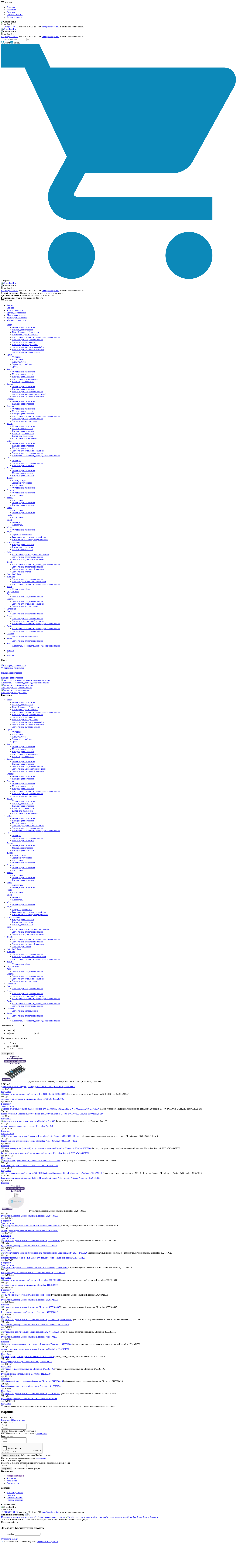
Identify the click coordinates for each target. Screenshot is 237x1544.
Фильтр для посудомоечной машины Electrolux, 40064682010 (29, 1230)
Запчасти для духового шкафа (26, 352)
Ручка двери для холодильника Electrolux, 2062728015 (26, 1361)
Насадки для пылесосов (23, 376)
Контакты (11, 1478)
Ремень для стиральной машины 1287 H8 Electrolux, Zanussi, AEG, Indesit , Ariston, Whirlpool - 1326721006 (50, 1178)
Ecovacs (10, 490)
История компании (15, 1476)
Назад (4, 660)
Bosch (9, 325)
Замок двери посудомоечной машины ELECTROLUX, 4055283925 (32, 1099)
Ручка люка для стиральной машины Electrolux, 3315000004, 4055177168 (35, 1324)
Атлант (10, 638)
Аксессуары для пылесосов (25, 334)
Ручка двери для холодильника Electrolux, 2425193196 (26, 1374)
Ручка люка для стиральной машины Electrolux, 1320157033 (29, 1398)
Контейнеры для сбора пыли (25, 332)
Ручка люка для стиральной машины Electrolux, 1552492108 (29, 1245)
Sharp (9, 586)
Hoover (10, 611)
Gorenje (10, 599)
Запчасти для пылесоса (23, 465)
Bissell (9, 520)
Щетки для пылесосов (22, 436)
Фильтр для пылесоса (17, 317)
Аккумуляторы (19, 362)
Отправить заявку (9, 1539)
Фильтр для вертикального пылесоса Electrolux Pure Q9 (27, 1126)
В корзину (6, 1104)
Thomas (10, 399)
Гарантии (11, 1495)
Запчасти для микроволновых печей (29, 394)
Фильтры (16, 357)
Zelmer (10, 468)
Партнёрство (13, 1483)
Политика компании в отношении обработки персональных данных (33, 1517)
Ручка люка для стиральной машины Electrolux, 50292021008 (29, 1300)
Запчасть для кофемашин (23, 342)
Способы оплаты (14, 1497)
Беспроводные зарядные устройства (29, 537)
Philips (9, 423)
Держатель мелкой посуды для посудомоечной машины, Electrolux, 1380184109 (38, 1086)
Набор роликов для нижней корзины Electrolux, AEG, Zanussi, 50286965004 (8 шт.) (39, 1141)
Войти (4, 1431)
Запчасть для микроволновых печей (29, 581)
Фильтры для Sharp (21, 589)
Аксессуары (17, 359)
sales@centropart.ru (50, 27)
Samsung (11, 384)
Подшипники (13, 591)
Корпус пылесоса (15, 310)
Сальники (11, 609)
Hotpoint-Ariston (14, 574)
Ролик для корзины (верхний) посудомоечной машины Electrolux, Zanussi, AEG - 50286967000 (45, 1153)
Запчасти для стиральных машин (27, 339)
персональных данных (47, 1541)
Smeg (9, 643)
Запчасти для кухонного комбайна (28, 347)
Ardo (9, 594)
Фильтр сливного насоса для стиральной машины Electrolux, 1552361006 (35, 1349)
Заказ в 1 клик (7, 1106)
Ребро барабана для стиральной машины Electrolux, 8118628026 (30, 1386)
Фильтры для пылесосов (23, 327)
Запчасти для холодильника (25, 344)
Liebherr (10, 633)
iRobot (9, 478)
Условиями (41, 1433)
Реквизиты (12, 1481)
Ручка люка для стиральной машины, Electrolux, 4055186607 (29, 1312)
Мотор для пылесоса (16, 320)
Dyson (9, 354)
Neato (9, 515)
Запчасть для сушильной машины (28, 451)
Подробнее (6, 1091)
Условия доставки (15, 1492)
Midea (9, 527)
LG (8, 458)
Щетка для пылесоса (16, 313)
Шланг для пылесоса (16, 315)
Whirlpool (11, 576)
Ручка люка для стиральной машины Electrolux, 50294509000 (29, 1216)
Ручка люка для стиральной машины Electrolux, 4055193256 (29, 1337)
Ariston (10, 626)
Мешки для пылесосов (22, 330)
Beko (9, 552)
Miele (9, 441)
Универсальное (14, 542)
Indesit (9, 562)
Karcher (10, 369)
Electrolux (11, 406)
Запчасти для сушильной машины (28, 349)
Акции (10, 305)
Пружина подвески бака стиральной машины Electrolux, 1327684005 (33, 1272)
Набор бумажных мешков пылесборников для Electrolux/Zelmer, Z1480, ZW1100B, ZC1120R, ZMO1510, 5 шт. (52, 1114)
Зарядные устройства (22, 364)
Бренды (10, 308)
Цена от (11, 1030)
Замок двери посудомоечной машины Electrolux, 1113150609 (29, 1285)
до (8, 1033)
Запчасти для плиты (21, 572)
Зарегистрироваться (10, 1455)
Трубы (15, 367)
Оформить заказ (18, 1420)
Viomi (9, 507)
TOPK (9, 532)
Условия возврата (15, 1500)
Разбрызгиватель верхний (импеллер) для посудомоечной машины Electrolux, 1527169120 (43, 1258)
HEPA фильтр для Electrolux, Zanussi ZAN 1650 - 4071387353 (29, 1165)
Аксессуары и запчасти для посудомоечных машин (36, 337)
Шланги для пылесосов (23, 381)
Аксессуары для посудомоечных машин (30, 554)
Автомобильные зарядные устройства (30, 539)
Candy (9, 616)
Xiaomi (10, 497)
